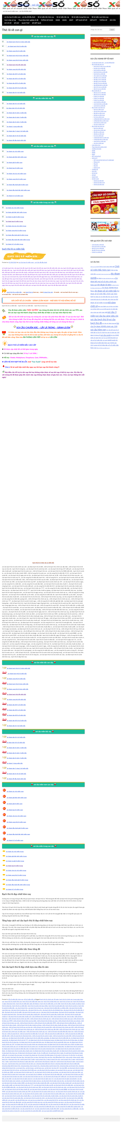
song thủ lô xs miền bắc (99, 105)
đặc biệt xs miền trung (99, 113)
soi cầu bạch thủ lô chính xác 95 (24, 1072)
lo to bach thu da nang (15, 1055)
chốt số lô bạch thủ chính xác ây (24, 1029)
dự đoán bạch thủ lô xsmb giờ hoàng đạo (51, 1046)
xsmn (96, 345)
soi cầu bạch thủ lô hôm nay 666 (12, 1076)
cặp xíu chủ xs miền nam (100, 130)
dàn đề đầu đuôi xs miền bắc (101, 85)
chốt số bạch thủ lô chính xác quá (62, 1018)
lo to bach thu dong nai (30, 1055)
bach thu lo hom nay (66, 1001)
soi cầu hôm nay (98, 330)
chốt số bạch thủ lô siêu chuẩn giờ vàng (54, 1025)
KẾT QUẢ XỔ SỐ (81, 20)
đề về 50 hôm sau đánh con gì (103, 348)
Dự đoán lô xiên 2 (115, 285)
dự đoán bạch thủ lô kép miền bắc (17, 55)
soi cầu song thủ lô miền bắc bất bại (22, 1106)
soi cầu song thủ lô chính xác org (32, 1102)
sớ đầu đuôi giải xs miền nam (101, 139)
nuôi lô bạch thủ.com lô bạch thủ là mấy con (22, 1063)
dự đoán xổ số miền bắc (106, 291)
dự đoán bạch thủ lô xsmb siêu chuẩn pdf (46, 1051)
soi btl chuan (30, 1068)
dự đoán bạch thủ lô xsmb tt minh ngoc (72, 1051)
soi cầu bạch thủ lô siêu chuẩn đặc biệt (37, 1083)
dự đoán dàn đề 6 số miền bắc (16, 78)
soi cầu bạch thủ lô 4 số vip (10, 1070)
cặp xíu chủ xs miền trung (100, 111)
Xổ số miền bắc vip (63, 17)
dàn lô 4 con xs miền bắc (100, 89)
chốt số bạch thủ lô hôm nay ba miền (24, 1021)
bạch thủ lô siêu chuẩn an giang (71, 1003)
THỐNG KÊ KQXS (47, 20)
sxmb (110, 340)
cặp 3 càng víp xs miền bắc (100, 75)
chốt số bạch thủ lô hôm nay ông (47, 1021)
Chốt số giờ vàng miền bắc (106, 266)
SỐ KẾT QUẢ (36, 23)
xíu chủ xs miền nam (99, 143)
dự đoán (99, 278)
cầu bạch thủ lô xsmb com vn (31, 1012)
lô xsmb (7, 1057)
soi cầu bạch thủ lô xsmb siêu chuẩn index (45, 1096)
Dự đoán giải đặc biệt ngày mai (108, 278)
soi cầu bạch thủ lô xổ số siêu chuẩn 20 (17, 1089)
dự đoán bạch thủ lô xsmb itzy (74, 1046)
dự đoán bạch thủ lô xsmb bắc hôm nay (57, 1042)
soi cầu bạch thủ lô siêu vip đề (43, 1085)
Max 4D (96, 165)
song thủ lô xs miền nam (100, 141)
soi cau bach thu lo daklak (34, 1074)
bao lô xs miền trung (99, 109)
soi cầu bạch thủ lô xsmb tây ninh (34, 1098)
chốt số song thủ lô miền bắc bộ (54, 1033)
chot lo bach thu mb (59, 1016)
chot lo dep (70, 1016)
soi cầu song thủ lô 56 (51, 1100)
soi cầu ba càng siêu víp (107, 316)
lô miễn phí (44, 1053)
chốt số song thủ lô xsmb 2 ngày (42, 1036)
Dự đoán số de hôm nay (96, 288)
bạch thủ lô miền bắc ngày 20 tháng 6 (27, 1003)
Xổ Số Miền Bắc (103, 345)
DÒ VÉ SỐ (7, 23)
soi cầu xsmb (106, 335)
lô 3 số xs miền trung (99, 117)
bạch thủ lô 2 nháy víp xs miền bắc (102, 66)
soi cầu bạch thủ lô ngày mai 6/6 (22, 1078)
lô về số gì (72, 1055)
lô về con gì (64, 1055)
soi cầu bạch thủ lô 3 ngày (76, 1068)
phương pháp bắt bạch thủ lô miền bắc (67, 1063)
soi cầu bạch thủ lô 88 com (28, 1070)
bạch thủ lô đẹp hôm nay (51, 1001)
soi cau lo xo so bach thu (35, 1100)
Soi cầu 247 (55, 1068)
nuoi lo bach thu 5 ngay (68, 1059)
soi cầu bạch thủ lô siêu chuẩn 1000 (13, 1083)
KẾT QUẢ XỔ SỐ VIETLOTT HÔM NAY (104, 160)
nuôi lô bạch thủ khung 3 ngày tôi (45, 1061)
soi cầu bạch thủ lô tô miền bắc (63, 1085)
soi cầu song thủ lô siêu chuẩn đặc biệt (47, 1108)
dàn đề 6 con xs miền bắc (100, 79)
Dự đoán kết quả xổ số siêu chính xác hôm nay (104, 281)
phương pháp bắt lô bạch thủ (11, 1066)
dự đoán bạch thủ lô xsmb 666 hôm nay (31, 1042)
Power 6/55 (97, 167)
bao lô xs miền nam (98, 128)
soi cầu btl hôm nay (21, 1100)
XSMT (71, 20)
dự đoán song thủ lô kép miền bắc (17, 60)
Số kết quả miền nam (99, 184)
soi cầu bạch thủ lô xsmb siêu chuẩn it (71, 1096)
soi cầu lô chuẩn (100, 332)
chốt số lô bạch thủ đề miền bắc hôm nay (60, 1031)
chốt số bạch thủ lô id (26, 1023)
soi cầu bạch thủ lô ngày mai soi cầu (52, 1081)
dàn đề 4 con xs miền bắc (100, 77)
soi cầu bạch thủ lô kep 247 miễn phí (54, 1076)
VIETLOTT (93, 20)
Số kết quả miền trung (99, 182)
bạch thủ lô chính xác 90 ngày (49, 999)
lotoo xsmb (76, 1057)
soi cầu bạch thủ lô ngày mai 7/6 (43, 1078)
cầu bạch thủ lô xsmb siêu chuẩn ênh (28, 1014)
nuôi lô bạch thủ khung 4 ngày (65, 1061)
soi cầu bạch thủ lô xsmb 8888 (57, 1089)
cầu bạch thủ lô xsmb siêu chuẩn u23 (19, 1016)
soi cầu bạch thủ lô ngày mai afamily (65, 1078)
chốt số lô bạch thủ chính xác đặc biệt (47, 1029)
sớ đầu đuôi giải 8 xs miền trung (101, 119)
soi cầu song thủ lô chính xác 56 (69, 1100)
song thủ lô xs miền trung (100, 122)
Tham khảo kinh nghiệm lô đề (28, 20)
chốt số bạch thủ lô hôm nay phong (69, 1021)
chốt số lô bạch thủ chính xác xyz (36, 1031)
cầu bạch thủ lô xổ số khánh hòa (53, 1010)
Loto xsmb (69, 1057)
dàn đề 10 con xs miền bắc (100, 83)
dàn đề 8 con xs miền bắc (100, 81)
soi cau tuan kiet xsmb (49, 1111)
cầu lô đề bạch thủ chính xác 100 (42, 1016)
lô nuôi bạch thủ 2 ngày (56, 1053)
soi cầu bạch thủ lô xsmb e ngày (32, 1093)
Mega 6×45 (97, 162)
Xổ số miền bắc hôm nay (46, 17)
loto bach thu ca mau (31, 1057)
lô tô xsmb (57, 1055)
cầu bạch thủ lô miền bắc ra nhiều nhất (56, 1008)
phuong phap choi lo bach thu (30, 1066)
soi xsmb (105, 340)
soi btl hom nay (39, 1068)
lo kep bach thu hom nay (9, 1053)
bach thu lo (29, 292)
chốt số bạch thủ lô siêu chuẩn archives (29, 1025)
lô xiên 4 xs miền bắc (99, 100)
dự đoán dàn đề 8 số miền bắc (16, 83)
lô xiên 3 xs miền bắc (99, 98)
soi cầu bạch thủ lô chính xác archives (46, 1072)
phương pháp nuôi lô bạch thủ (49, 1066)
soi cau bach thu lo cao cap (63, 1070)
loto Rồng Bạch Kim (59, 1057)
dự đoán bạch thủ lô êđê (16, 1038)
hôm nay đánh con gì (104, 306)
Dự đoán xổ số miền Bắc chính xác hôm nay (104, 294)
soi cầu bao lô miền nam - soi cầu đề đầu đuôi (33, 262)
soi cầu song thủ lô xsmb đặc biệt (30, 1111)
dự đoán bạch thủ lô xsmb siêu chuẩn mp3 (19, 1051)
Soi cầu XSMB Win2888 (110, 337)
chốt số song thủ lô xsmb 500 (62, 1036)
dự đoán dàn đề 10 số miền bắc (17, 88)
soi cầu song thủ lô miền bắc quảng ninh (67, 1106)
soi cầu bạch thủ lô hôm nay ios (33, 1076)
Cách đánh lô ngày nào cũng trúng (103, 274)
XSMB (58, 20)
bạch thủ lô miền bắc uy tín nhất (50, 1003)
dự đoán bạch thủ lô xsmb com (28, 1046)
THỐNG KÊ (103, 20)
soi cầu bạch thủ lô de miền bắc (52, 1074)
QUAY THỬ (26, 23)
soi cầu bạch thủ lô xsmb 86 (38, 1089)
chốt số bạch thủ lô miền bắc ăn (66, 1023)
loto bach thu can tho (45, 1057)
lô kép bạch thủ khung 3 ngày (27, 1053)
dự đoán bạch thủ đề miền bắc (16, 65)
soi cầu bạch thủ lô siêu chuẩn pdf (60, 1083)
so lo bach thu (20, 1068)
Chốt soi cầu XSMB (94, 266)
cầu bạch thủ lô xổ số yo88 (13, 1012)
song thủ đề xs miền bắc (100, 102)
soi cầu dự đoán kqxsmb (109, 323)
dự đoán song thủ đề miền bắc (16, 69)
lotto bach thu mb (13, 1059)
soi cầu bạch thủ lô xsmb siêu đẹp (12, 1098)
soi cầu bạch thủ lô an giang (46, 1070)
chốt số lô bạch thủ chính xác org (69, 1029)
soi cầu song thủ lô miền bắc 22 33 (16, 1104)
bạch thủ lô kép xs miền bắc (100, 72)
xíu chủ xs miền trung (99, 124)
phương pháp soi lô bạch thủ (69, 1066)
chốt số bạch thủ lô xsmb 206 (42, 1027)
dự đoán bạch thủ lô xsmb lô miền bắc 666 (15, 1048)
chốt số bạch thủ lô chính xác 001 (18, 1018)
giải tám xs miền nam (99, 134)
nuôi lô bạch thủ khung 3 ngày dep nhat (21, 1061)
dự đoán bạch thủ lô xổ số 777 (18, 1040)
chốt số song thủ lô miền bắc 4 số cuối (32, 1033)
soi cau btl (11, 1100)
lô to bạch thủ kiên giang (45, 1055)
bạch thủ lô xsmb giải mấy (57, 1006)
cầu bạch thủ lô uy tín (35, 1010)
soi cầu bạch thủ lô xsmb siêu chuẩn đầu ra (18, 1096)
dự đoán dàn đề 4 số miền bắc (16, 74)
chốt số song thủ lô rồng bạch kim (20, 1036)
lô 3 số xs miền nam (99, 135)
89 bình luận (59, 1111)
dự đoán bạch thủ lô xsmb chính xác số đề (60, 1044)
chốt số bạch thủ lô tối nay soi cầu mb (21, 1027)
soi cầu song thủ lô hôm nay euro (53, 1102)
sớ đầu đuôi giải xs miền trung (101, 120)
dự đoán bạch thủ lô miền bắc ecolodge (37, 1038)
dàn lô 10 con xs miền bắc (100, 87)
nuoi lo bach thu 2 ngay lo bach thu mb (47, 1059)
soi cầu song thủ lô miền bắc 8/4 (58, 1104)
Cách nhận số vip (10, 20)
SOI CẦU (113, 20)
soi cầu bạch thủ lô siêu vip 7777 (23, 1085)
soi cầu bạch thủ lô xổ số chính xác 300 (28, 1087)
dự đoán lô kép (104, 285)
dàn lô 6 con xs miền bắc (100, 92)
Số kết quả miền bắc (99, 180)
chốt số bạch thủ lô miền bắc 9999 (45, 1023)
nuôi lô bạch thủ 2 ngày (27, 1059)
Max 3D (96, 164)
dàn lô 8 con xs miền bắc (100, 94)
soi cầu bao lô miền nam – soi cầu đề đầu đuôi (28, 5)
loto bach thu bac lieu (17, 1057)
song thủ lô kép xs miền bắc (100, 104)
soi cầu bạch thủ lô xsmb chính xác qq (67, 1091)
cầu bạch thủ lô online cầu (19, 1010)
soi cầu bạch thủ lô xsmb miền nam (54, 1093)
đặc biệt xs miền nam (99, 132)
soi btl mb (48, 1068)
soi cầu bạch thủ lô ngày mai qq (31, 1081)
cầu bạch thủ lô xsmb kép (67, 1012)
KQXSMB (101, 309)
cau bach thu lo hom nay (35, 1008)
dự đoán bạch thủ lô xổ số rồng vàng (65, 1040)
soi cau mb (103, 312)
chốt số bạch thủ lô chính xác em (40, 1018)
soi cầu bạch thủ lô (99, 319)
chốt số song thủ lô (13, 1033)
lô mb (38, 1053)
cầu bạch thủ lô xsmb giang (49, 1012)
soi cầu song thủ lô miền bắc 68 (38, 1104)
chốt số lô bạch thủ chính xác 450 (63, 1027)
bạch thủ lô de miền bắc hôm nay (33, 1001)
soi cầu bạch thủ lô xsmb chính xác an (43, 1091)
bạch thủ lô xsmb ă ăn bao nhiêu (38, 1006)
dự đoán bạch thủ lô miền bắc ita (60, 1038)
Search (112, 29)
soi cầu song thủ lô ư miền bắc (69, 1108)
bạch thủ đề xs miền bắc (100, 70)
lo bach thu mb (48, 292)
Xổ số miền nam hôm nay (100, 17)
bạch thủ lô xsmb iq (71, 1006)
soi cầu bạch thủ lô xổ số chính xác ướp (54, 1087)
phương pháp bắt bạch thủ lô (45, 1063)
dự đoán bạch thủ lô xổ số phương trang (41, 1040)
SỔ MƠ (16, 23)
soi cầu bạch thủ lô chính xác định (69, 1072)
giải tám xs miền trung (99, 115)
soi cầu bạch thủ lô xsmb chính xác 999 (18, 1091)
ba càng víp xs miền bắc (99, 68)
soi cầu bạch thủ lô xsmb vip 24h (55, 1098)
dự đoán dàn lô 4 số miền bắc (16, 92)
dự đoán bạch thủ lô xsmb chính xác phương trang (31, 1044)
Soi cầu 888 (63, 1068)
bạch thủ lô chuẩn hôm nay (13, 1001)
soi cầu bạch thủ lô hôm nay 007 (73, 1074)
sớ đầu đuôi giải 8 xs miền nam (101, 137)
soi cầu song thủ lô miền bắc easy (44, 1106)
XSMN (64, 20)
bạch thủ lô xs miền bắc (13, 249)
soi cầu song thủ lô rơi (27, 1108)
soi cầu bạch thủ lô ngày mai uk (74, 1081)
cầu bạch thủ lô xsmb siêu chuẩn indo (52, 1014)
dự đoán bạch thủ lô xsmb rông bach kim (42, 1048)
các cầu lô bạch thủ (21, 1008)
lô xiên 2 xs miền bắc (99, 96)
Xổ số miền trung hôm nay (80, 17)
